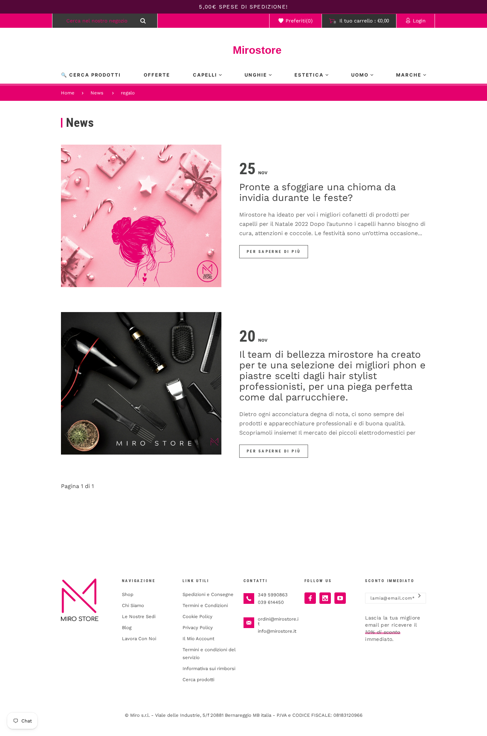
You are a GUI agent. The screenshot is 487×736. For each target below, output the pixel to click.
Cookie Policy (197, 616)
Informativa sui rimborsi (209, 668)
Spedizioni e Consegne (208, 594)
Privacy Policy (198, 627)
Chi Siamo (133, 605)
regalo (128, 92)
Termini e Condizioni (205, 605)
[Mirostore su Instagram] (325, 598)
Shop (127, 594)
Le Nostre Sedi (138, 616)
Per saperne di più (274, 251)
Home (68, 92)
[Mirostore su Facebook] (310, 598)
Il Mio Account (198, 638)
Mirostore (243, 50)
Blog (127, 627)
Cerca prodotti (198, 679)
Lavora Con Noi (139, 638)
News (97, 92)
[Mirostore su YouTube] (340, 598)
